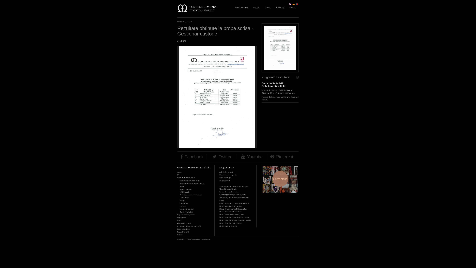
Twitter (225, 156)
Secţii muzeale (241, 7)
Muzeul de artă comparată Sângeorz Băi (233, 209)
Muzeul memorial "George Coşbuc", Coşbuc (234, 217)
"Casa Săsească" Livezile (228, 189)
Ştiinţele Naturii (224, 181)
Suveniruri (280, 179)
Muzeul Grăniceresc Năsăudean (230, 212)
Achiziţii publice (185, 192)
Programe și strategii (184, 223)
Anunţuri (182, 200)
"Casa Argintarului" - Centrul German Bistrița (234, 186)
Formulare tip (184, 198)
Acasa (179, 172)
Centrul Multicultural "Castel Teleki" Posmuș (234, 203)
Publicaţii (280, 7)
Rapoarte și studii (183, 232)
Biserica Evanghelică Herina (229, 192)
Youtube (255, 156)
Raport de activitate (186, 212)
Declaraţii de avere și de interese (191, 195)
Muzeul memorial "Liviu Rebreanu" (231, 223)
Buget (182, 186)
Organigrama (181, 218)
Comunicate (184, 203)
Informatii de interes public (186, 178)
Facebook (194, 156)
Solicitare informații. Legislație (190, 181)
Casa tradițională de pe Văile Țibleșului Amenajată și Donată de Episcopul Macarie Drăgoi (234, 197)
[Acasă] (197, 8)
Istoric (268, 7)
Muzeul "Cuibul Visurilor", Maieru (230, 206)
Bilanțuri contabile (186, 189)
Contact (292, 7)
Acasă (179, 21)
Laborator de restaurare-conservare (189, 226)
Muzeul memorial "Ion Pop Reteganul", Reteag (235, 220)
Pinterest (284, 156)
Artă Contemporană (226, 172)
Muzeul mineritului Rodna (228, 226)
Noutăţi (256, 7)
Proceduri (183, 206)
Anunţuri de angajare (187, 209)
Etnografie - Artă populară (228, 175)
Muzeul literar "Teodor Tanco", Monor (231, 215)
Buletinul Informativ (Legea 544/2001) (192, 183)
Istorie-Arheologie (225, 178)
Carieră (179, 220)
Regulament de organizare (186, 215)
